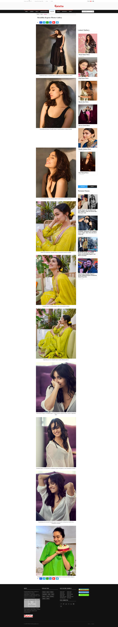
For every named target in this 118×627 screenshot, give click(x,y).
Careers (52, 1)
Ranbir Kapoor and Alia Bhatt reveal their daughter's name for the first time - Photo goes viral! (87, 211)
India (49, 594)
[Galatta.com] (59, 5)
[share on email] (53, 22)
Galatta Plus (62, 592)
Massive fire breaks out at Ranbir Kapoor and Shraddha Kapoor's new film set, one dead (87, 254)
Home (26, 11)
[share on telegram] (57, 22)
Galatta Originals (70, 594)
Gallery (52, 11)
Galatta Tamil (62, 591)
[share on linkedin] (50, 22)
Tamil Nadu (45, 594)
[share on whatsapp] (47, 22)
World (53, 594)
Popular (83, 186)
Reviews (51, 596)
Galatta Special (44, 11)
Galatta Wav (69, 595)
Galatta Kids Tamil (63, 596)
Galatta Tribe (62, 595)
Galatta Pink (69, 592)
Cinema (31, 11)
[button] (32, 602)
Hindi (42, 14)
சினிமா (37, 11)
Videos (58, 11)
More (70, 11)
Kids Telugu (69, 597)
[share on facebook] (40, 22)
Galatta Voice (69, 591)
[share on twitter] (44, 22)
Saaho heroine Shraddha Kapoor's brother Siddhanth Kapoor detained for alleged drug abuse (87, 275)
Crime (48, 596)
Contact (47, 1)
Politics (51, 592)
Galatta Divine (62, 594)
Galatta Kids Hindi (70, 596)
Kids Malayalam (63, 597)
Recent (92, 186)
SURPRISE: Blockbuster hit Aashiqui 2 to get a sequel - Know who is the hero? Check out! (87, 232)
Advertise (64, 11)
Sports (44, 596)
